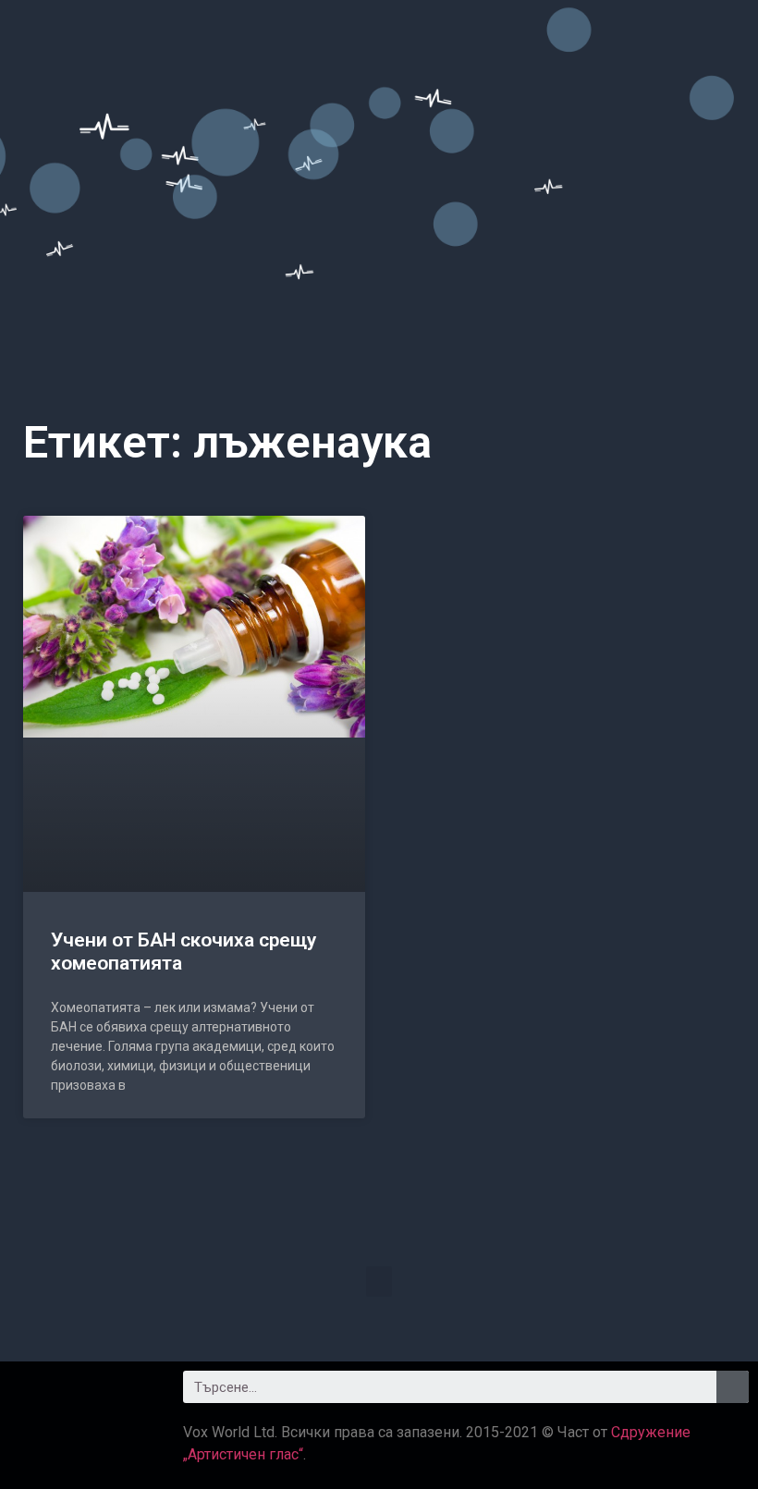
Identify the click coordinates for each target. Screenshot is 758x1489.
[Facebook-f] (32, 1394)
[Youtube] (134, 1394)
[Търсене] (732, 1387)
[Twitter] (83, 1394)
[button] (379, 1281)
